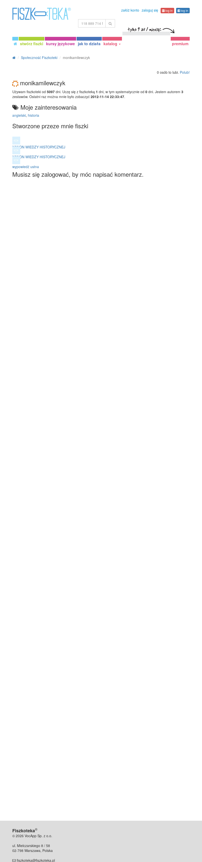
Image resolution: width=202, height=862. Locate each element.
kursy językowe (60, 43)
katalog (110, 43)
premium (180, 43)
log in (169, 10)
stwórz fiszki (31, 43)
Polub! (185, 72)
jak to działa (89, 43)
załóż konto (130, 10)
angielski (19, 115)
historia (33, 115)
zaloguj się (150, 10)
